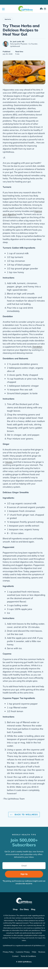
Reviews (41, 952)
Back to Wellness (26, 814)
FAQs (34, 952)
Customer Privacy (23, 952)
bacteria (8, 19)
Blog (33, 909)
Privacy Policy (8, 952)
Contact (15, 956)
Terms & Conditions (28, 956)
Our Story (24, 909)
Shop (15, 909)
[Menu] (3, 8)
